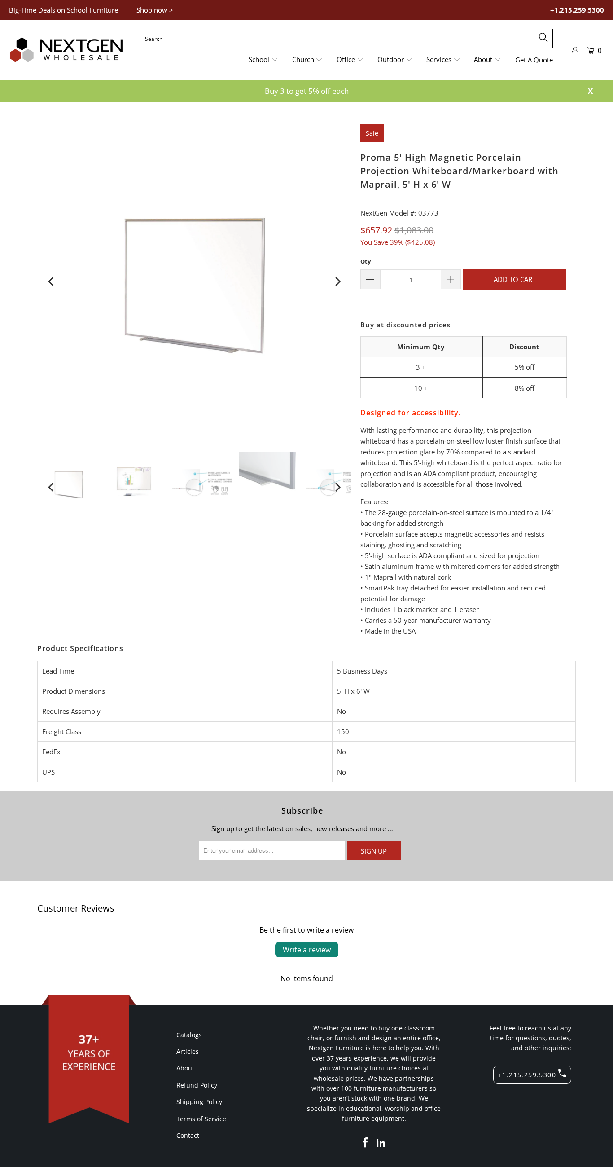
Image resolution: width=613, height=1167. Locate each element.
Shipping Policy (199, 1101)
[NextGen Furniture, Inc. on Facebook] (365, 1142)
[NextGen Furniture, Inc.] (66, 49)
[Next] (337, 281)
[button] (263, 59)
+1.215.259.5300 (577, 9)
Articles (187, 1051)
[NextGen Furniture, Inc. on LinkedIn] (381, 1142)
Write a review (307, 950)
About (185, 1068)
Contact (187, 1135)
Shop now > (154, 9)
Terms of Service (201, 1118)
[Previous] (51, 281)
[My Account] (575, 50)
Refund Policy (196, 1085)
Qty (365, 261)
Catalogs (189, 1034)
